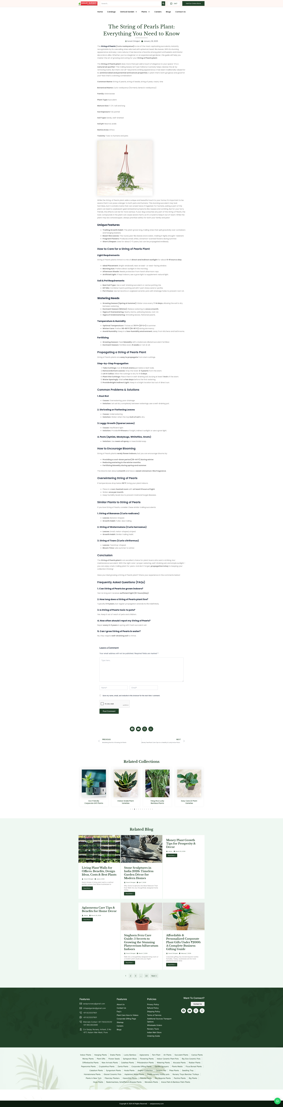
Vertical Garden (127, 12)
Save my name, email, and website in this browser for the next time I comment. (131, 695)
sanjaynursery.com (157, 1104)
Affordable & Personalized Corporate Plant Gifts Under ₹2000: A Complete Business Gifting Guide (183, 942)
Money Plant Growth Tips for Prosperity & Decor (181, 844)
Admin (170, 851)
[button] (79, 786)
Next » (154, 976)
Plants (144, 12)
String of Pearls (108, 46)
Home (100, 12)
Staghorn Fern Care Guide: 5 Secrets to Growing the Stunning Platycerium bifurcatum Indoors (141, 942)
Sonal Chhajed (88, 879)
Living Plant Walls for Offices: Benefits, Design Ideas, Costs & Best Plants (99, 871)
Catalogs (111, 12)
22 (146, 976)
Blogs (168, 12)
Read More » (87, 888)
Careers (158, 12)
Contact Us (180, 12)
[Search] (163, 3)
